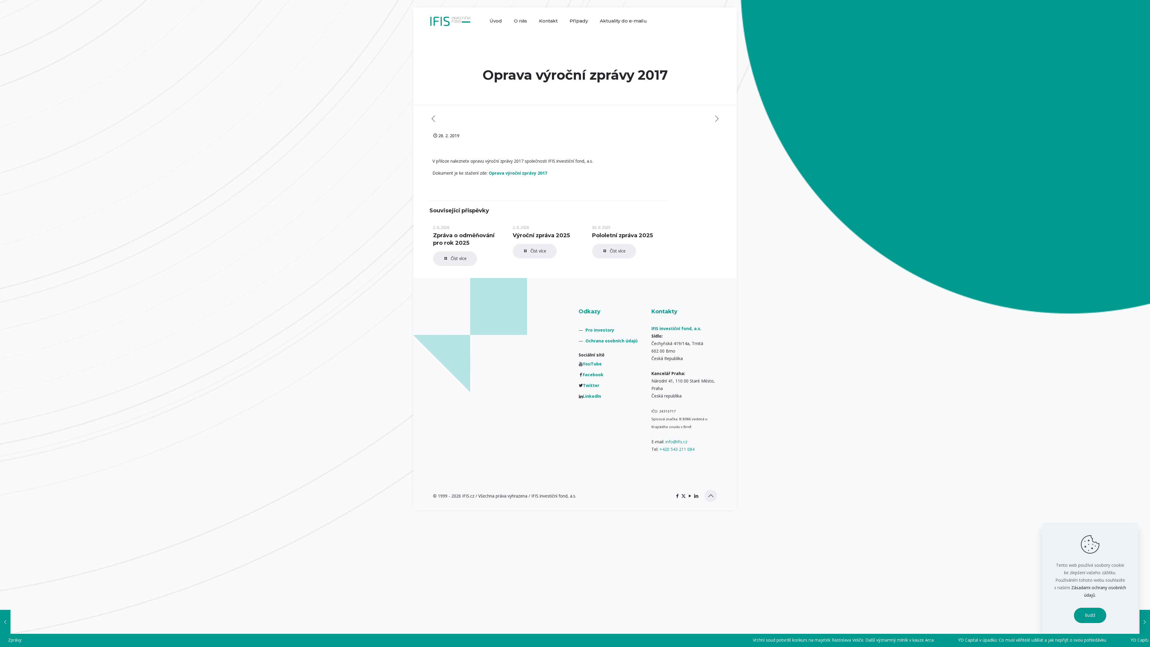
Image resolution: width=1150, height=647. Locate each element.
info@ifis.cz (676, 442)
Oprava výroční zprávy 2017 (518, 173)
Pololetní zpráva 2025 (622, 235)
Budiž (1090, 615)
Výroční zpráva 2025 (541, 235)
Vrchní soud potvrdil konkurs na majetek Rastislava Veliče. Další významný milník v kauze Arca (784, 640)
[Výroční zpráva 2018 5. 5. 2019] (1145, 622)
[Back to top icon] (710, 495)
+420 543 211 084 (676, 449)
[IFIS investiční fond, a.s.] (450, 20)
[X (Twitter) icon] (683, 496)
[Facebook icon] (677, 496)
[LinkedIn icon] (696, 496)
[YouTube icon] (690, 496)
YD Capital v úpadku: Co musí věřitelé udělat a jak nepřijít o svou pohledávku (973, 640)
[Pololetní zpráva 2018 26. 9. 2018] (5, 622)
